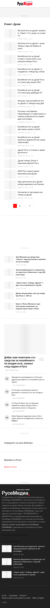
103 (30, 85)
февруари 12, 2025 (24, 132)
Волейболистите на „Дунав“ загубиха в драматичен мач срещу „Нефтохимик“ (31, 139)
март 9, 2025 (22, 85)
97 (33, 145)
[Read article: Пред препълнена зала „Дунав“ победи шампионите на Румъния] (10, 184)
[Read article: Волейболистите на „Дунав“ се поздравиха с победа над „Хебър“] (10, 72)
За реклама (13, 595)
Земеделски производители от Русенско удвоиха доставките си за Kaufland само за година (28, 379)
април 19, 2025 (22, 52)
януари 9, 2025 (22, 198)
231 (34, 122)
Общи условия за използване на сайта (16, 598)
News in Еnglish (38, 598)
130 (34, 132)
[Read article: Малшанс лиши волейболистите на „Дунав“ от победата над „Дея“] (10, 103)
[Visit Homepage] (25, 3)
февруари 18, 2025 (24, 122)
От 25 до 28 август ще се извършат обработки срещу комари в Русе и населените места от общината (25, 405)
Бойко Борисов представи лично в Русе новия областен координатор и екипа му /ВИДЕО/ (27, 418)
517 (32, 156)
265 (32, 187)
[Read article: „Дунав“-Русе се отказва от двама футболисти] (10, 153)
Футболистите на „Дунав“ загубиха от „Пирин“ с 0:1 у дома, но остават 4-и (32, 33)
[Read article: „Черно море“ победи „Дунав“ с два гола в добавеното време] (9, 285)
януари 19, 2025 (23, 166)
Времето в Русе (10, 467)
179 (32, 177)
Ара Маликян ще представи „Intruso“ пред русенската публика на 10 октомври (31, 259)
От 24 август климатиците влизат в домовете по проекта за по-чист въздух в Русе (27, 392)
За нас (4, 595)
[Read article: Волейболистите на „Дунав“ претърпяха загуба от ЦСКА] (10, 129)
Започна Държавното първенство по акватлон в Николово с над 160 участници (30, 272)
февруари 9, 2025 (23, 145)
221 (31, 39)
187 (34, 106)
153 (31, 75)
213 (31, 52)
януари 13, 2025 (23, 177)
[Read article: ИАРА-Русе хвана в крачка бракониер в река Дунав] (10, 174)
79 (29, 96)
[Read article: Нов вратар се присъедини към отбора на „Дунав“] (10, 195)
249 (31, 64)
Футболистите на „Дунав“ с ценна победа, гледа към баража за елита (31, 45)
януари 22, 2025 (23, 156)
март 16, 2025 (22, 64)
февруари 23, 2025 (24, 106)
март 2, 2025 (22, 96)
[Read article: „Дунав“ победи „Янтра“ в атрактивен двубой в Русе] (10, 163)
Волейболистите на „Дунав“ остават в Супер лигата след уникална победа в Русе (29, 58)
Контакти (23, 595)
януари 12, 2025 (23, 187)
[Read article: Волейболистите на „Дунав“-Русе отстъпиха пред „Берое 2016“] (10, 82)
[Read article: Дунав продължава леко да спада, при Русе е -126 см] (9, 295)
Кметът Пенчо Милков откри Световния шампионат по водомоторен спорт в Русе (28, 306)
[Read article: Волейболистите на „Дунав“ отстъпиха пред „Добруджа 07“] (10, 93)
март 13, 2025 (22, 75)
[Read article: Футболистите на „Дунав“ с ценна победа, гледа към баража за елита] (10, 46)
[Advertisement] (25, 10)
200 (31, 198)
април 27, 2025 (22, 39)
